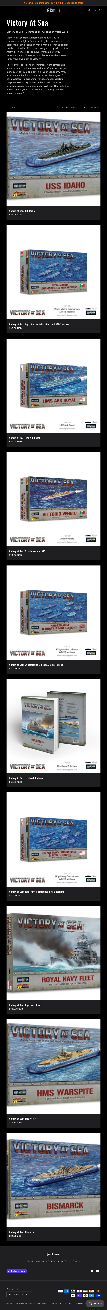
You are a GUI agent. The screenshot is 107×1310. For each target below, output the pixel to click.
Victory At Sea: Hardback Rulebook (27, 778)
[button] (5, 10)
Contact (76, 1261)
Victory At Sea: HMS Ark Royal (24, 437)
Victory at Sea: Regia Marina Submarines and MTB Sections (39, 324)
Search (30, 1261)
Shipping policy (82, 1303)
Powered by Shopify (26, 1303)
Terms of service (68, 1303)
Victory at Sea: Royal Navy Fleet (25, 1005)
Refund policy (54, 1303)
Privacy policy (41, 1303)
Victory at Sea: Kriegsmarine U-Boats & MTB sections (36, 664)
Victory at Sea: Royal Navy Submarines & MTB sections (36, 891)
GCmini (15, 1303)
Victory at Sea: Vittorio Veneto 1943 (27, 551)
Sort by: (60, 107)
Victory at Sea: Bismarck (21, 1232)
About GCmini (64, 1261)
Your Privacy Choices (45, 1261)
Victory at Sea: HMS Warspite (24, 1118)
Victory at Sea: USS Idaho (22, 210)
